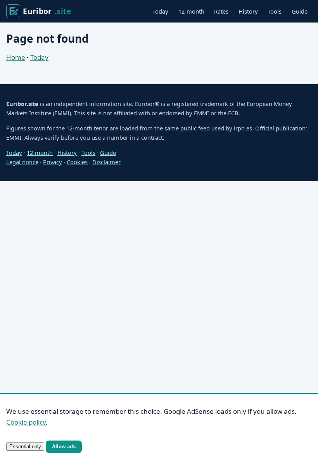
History (248, 11)
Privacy (52, 162)
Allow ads (64, 446)
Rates (221, 11)
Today (160, 11)
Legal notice (22, 162)
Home (15, 57)
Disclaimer (106, 162)
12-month (191, 11)
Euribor (47, 11)
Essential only (25, 446)
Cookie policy (26, 422)
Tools (275, 11)
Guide (300, 11)
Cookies (77, 162)
